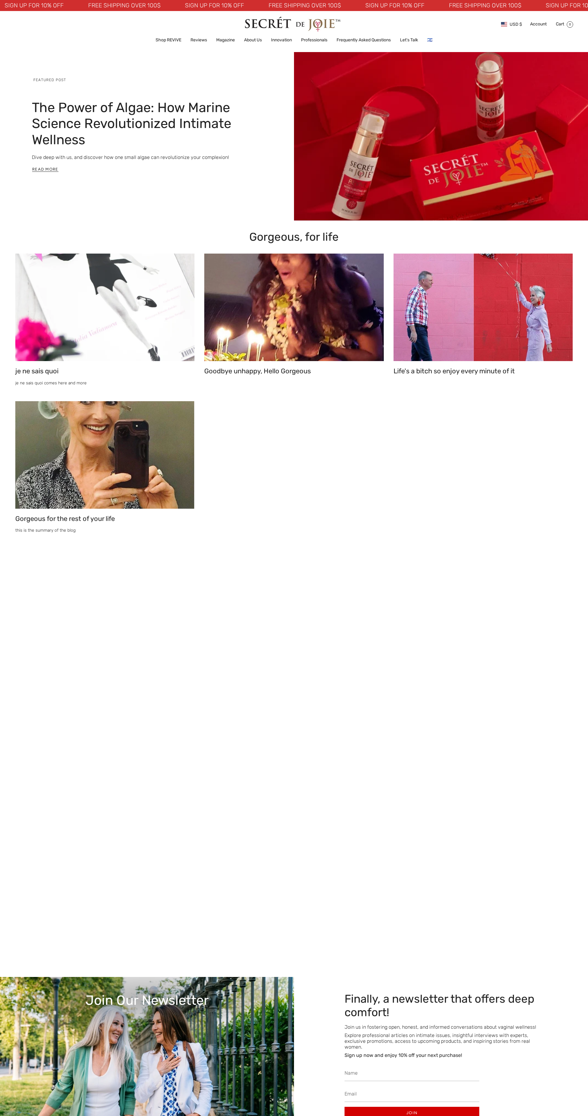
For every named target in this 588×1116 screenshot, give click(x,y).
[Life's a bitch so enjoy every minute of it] (483, 307)
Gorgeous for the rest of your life (65, 518)
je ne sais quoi (36, 371)
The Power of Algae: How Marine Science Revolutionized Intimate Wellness (131, 124)
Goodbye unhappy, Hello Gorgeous (257, 371)
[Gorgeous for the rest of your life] (104, 455)
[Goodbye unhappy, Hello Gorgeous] (293, 307)
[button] (168, 40)
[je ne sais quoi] (104, 307)
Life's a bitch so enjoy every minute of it (454, 371)
